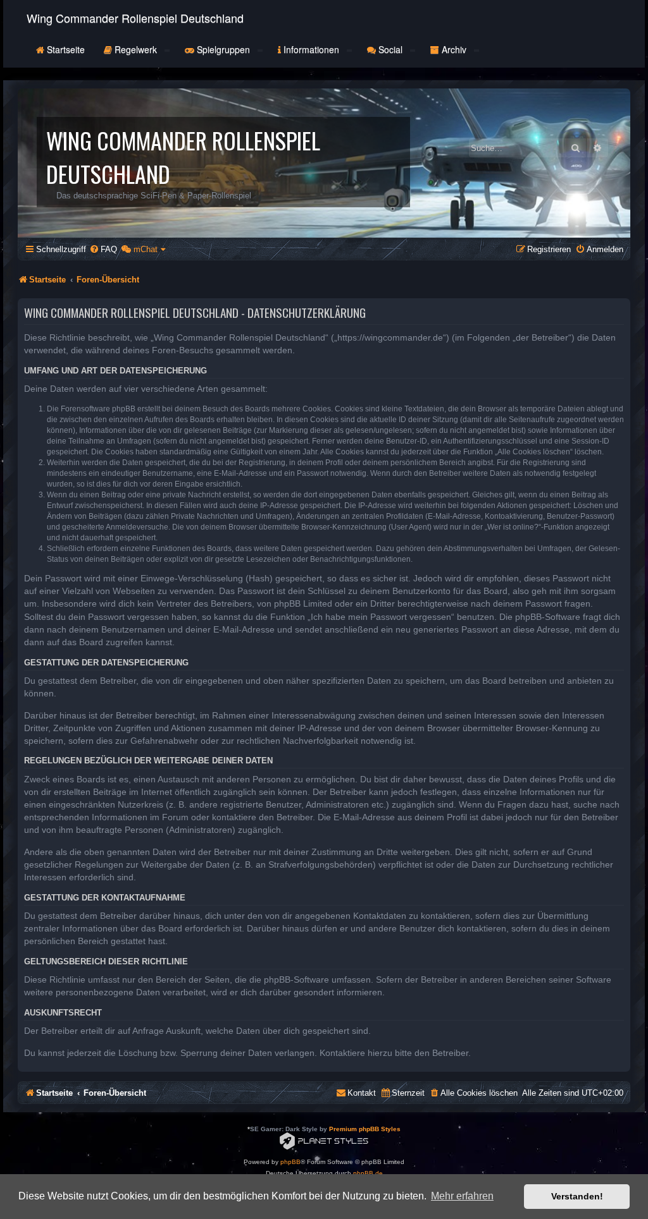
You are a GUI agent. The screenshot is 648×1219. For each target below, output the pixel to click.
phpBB (290, 1161)
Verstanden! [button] (577, 1196)
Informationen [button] (311, 49)
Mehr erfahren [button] (462, 1196)
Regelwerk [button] (135, 49)
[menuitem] (103, 249)
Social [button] (390, 49)
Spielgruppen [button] (223, 49)
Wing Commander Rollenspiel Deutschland (135, 17)
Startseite (64, 49)
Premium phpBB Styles (365, 1128)
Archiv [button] (454, 49)
